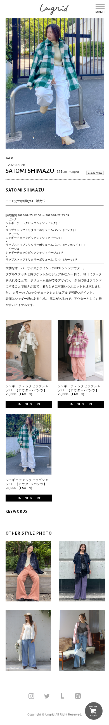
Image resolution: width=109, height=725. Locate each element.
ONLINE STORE (28, 404)
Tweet (9, 157)
